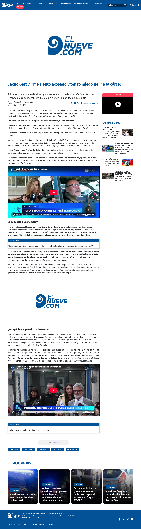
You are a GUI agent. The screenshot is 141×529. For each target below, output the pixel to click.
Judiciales (28, 449)
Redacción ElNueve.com (23, 102)
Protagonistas (65, 3)
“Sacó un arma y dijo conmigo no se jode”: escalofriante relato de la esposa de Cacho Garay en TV (51, 246)
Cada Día (30, 3)
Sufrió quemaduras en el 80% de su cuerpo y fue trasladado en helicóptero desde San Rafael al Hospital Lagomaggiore (124, 148)
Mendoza (20, 3)
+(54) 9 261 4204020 (68, 516)
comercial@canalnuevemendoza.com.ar (46, 516)
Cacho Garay (14, 449)
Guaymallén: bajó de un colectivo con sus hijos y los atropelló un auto (110, 162)
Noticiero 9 (52, 3)
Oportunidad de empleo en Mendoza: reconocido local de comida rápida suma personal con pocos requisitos (123, 176)
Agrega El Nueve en (90, 103)
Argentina (41, 3)
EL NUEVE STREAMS (81, 3)
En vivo (20, 7)
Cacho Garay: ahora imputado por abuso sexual (28, 430)
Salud (34, 525)
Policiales (57, 449)
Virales (42, 525)
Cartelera (11, 525)
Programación (96, 3)
